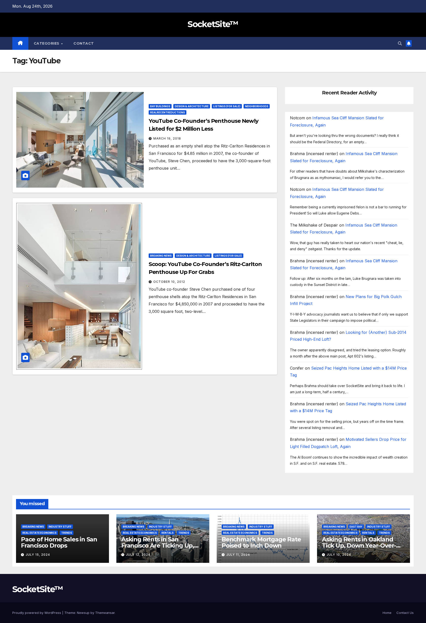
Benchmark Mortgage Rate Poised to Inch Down (261, 542)
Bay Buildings (160, 106)
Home (387, 613)
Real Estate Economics (39, 532)
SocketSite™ (213, 24)
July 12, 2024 (138, 554)
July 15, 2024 (38, 554)
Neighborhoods (256, 106)
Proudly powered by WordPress (37, 613)
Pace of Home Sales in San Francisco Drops (59, 542)
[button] (400, 43)
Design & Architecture (192, 106)
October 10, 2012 (169, 282)
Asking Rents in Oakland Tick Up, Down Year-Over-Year (359, 545)
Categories (47, 43)
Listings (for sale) (226, 106)
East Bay (356, 526)
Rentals (167, 532)
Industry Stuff (60, 526)
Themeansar (105, 613)
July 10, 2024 (339, 554)
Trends (66, 532)
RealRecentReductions (167, 112)
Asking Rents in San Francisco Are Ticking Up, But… (157, 545)
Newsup (83, 613)
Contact (83, 43)
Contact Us (405, 613)
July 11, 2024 (238, 554)
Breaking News (161, 255)
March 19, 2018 (167, 138)
